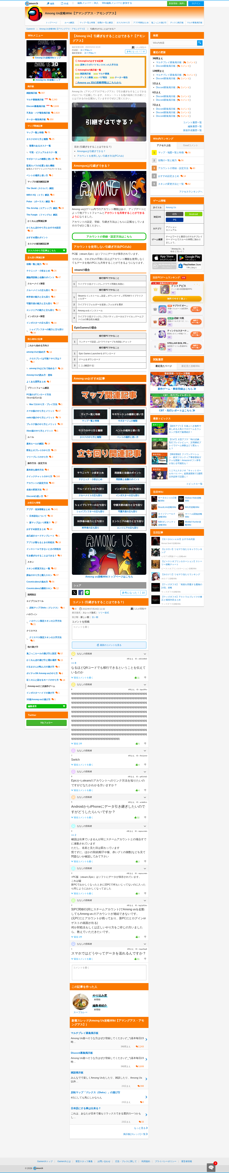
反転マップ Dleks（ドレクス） (44, 607)
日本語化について (38, 516)
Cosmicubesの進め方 (37, 582)
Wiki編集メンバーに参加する (117, 3)
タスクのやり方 (123, 22)
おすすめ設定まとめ (36, 529)
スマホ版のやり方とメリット (40, 411)
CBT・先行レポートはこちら (175, 410)
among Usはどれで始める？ (43, 368)
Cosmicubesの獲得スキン (39, 588)
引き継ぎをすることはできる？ (41, 555)
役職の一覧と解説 (105, 22)
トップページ (51, 22)
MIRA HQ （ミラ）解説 (37, 195)
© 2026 (29, 1168)
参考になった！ (136, 51)
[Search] (200, 43)
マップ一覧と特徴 (87, 22)
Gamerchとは (64, 1161)
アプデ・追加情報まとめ (38, 509)
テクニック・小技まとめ (38, 271)
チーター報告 (121, 77)
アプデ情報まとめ (140, 22)
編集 (52, 3)
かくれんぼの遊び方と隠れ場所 (41, 660)
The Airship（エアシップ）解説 (41, 208)
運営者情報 (186, 1161)
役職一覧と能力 (34, 264)
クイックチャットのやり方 (39, 476)
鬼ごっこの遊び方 (158, 22)
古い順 (95, 617)
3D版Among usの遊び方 (38, 699)
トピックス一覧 (194, 484)
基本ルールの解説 (35, 443)
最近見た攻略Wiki (190, 366)
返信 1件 (78, 743)
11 (136, 678)
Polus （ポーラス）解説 (38, 201)
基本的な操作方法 (35, 470)
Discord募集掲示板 (35, 106)
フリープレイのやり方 (37, 457)
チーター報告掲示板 (36, 119)
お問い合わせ (104, 1161)
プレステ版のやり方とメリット (41, 424)
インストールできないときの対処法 (43, 549)
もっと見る (140, 1128)
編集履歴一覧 (195, 126)
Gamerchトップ (45, 1161)
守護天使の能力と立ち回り (39, 303)
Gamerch (31, 3)
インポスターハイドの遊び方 (40, 693)
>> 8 (73, 663)
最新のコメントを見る (110, 645)
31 (136, 959)
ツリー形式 (103, 612)
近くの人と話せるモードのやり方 (42, 680)
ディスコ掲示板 (177, 22)
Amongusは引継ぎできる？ (91, 151)
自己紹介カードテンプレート (40, 536)
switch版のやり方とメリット (40, 417)
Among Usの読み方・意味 (39, 375)
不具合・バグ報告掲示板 (38, 113)
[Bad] (145, 677)
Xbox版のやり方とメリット (39, 431)
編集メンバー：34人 (88, 3)
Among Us (171, 207)
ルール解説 (69, 22)
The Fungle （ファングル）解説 (41, 215)
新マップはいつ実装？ (40, 522)
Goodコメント (190, 145)
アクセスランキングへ (191, 191)
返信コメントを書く (83, 677)
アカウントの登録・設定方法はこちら (109, 236)
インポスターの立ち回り (38, 323)
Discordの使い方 (34, 496)
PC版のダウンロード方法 (38, 394)
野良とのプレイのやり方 (38, 450)
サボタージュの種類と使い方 (40, 159)
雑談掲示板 (85, 73)
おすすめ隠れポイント (37, 237)
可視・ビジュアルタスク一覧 (43, 152)
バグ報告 (103, 77)
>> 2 (73, 835)
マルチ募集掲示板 (194, 22)
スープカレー (86, 50)
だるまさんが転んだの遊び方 (40, 666)
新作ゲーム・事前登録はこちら (175, 388)
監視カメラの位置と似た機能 (40, 165)
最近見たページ (163, 366)
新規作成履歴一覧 (192, 130)
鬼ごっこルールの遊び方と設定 (41, 653)
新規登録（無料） (177, 3)
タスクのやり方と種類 (37, 139)
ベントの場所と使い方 (37, 175)
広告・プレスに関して (126, 1161)
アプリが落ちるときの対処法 (40, 542)
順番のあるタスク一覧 (40, 146)
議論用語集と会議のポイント (40, 277)
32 (136, 817)
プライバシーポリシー (165, 1161)
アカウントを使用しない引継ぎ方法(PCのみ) (100, 156)
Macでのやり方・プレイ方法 (43, 404)
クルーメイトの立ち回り (38, 290)
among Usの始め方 (35, 352)
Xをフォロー (46, 722)
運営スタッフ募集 (84, 1161)
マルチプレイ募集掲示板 (176, 62)
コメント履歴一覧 (192, 122)
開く (145, 654)
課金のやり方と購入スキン (39, 575)
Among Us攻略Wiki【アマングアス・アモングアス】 (81, 13)
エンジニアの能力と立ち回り (40, 310)
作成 (66, 3)
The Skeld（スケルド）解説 (40, 188)
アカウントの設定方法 (37, 483)
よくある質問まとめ (36, 381)
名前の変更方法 (34, 489)
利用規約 (146, 1161)
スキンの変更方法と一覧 (38, 568)
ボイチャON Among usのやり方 (42, 673)
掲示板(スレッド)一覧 (134, 1134)
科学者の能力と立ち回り (38, 297)
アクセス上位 (164, 145)
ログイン (196, 3)
